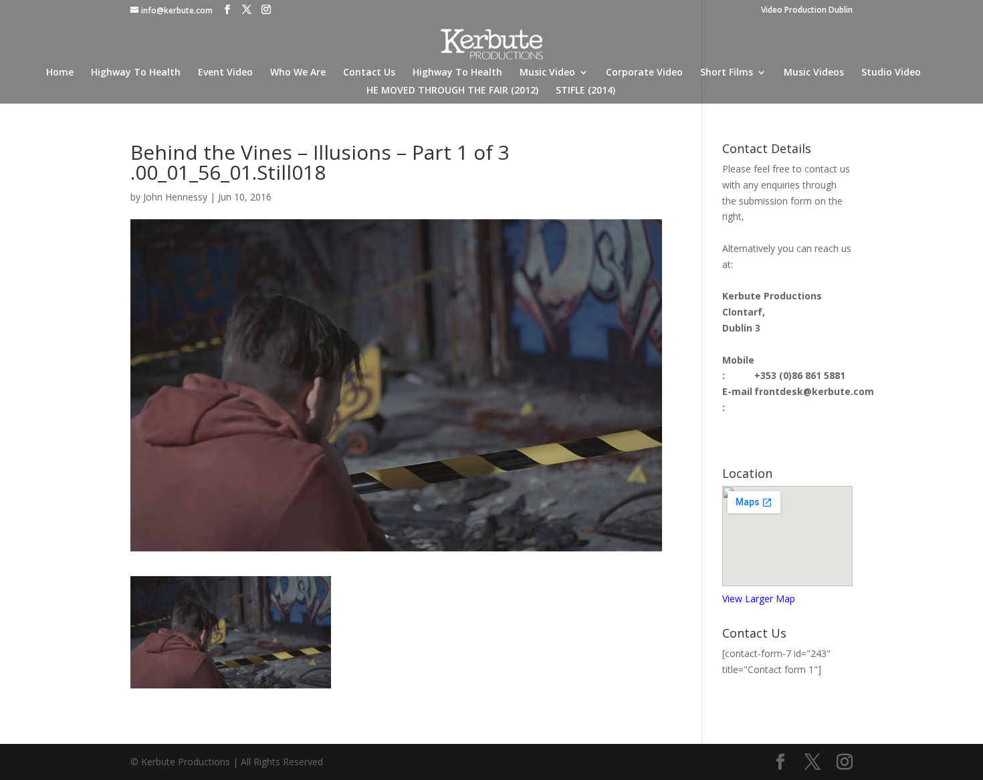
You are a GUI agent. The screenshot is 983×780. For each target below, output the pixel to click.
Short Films (726, 73)
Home (60, 73)
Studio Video (891, 73)
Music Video (547, 73)
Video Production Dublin (807, 10)
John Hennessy (175, 196)
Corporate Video (644, 73)
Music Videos (814, 73)
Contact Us (369, 73)
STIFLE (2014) (585, 91)
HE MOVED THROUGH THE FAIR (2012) (452, 91)
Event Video (225, 73)
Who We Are (298, 73)
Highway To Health (136, 73)
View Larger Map (758, 598)
